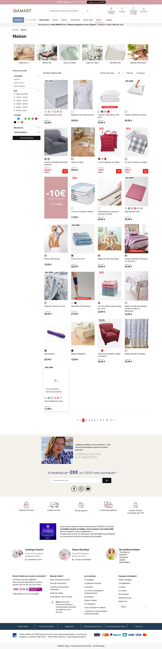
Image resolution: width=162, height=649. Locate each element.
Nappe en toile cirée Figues (108, 259)
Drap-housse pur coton (53, 115)
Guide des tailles (56, 593)
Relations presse (124, 598)
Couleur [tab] (17, 115)
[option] (45, 111)
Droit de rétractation (58, 583)
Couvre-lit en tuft (78, 259)
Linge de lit (17, 79)
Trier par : (129, 73)
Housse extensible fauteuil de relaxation (56, 163)
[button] (134, 607)
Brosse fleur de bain (52, 259)
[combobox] (69, 11)
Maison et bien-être (19, 86)
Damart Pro (122, 601)
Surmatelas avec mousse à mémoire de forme (108, 213)
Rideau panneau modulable (135, 354)
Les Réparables (124, 583)
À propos (121, 587)
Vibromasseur (49, 354)
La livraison (88, 587)
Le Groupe (122, 591)
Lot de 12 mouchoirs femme (82, 212)
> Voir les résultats (27, 138)
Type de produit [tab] (20, 132)
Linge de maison (19, 83)
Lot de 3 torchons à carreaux (136, 162)
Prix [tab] (15, 91)
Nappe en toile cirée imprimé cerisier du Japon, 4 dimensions (136, 308)
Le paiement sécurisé (92, 583)
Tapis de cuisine (77, 162)
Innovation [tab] (18, 128)
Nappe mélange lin (78, 354)
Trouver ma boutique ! (83, 560)
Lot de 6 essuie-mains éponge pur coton (109, 307)
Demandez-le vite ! (35, 560)
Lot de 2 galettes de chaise (108, 162)
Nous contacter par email (60, 580)
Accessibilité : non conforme (61, 597)
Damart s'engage (125, 580)
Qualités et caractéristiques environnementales (95, 612)
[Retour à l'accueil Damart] (22, 10)
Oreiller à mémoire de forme (135, 115)
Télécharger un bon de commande (26, 594)
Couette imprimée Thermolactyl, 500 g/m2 (136, 260)
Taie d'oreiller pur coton (53, 401)
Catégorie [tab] (18, 76)
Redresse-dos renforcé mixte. (82, 115)
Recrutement (123, 594)
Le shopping (89, 580)
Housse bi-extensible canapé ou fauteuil (109, 355)
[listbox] (53, 111)
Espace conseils (90, 600)
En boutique (88, 597)
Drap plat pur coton (132, 212)
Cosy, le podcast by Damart (95, 608)
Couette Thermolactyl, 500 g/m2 (108, 116)
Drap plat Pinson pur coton (54, 306)
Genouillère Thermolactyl (81, 306)
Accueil (15, 30)
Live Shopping (89, 604)
